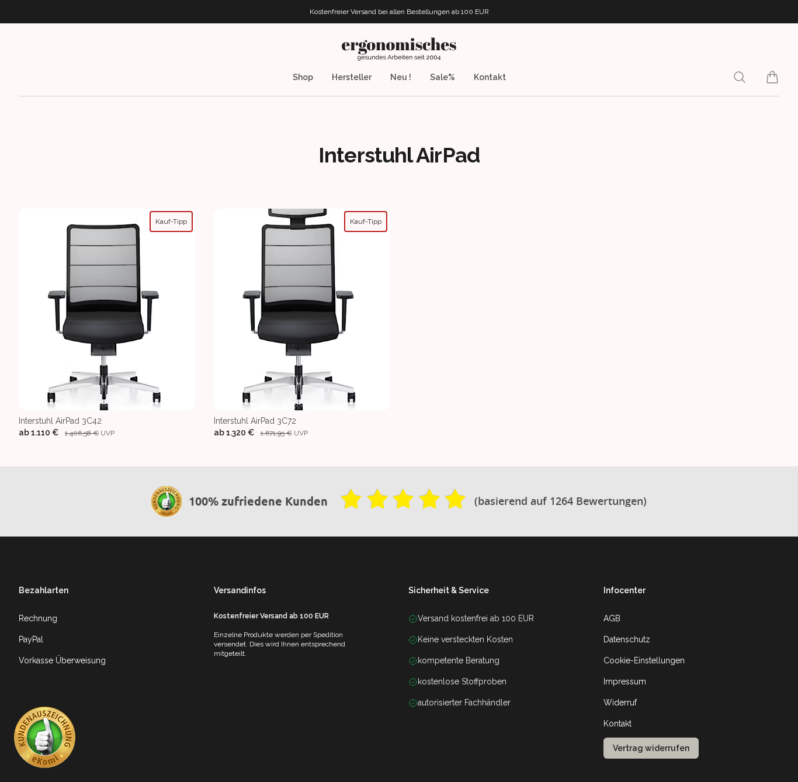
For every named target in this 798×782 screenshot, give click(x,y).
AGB (611, 618)
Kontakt (490, 77)
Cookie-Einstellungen (644, 660)
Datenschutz (626, 639)
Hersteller (352, 77)
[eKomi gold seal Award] (166, 501)
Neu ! (400, 77)
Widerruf (620, 702)
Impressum (624, 681)
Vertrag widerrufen (651, 748)
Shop (303, 77)
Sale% (442, 77)
